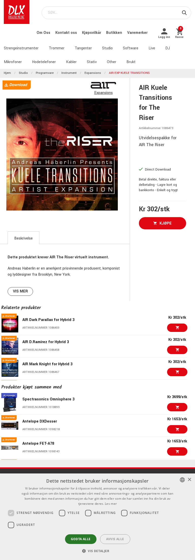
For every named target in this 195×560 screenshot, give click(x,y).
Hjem (7, 73)
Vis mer (20, 291)
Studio (107, 48)
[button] (97, 551)
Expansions (93, 73)
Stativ (92, 62)
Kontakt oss (66, 32)
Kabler (71, 62)
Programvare (45, 73)
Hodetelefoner (44, 62)
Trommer (56, 48)
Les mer (111, 503)
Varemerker (137, 32)
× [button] (189, 480)
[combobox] (182, 479)
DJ (167, 48)
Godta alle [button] (81, 539)
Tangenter (83, 48)
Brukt (131, 62)
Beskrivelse (23, 238)
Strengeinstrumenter (21, 48)
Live (152, 48)
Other (111, 62)
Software (130, 48)
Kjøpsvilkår (92, 32)
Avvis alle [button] (115, 539)
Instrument (69, 73)
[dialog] (97, 516)
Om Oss (44, 32)
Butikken (114, 32)
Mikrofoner (13, 62)
